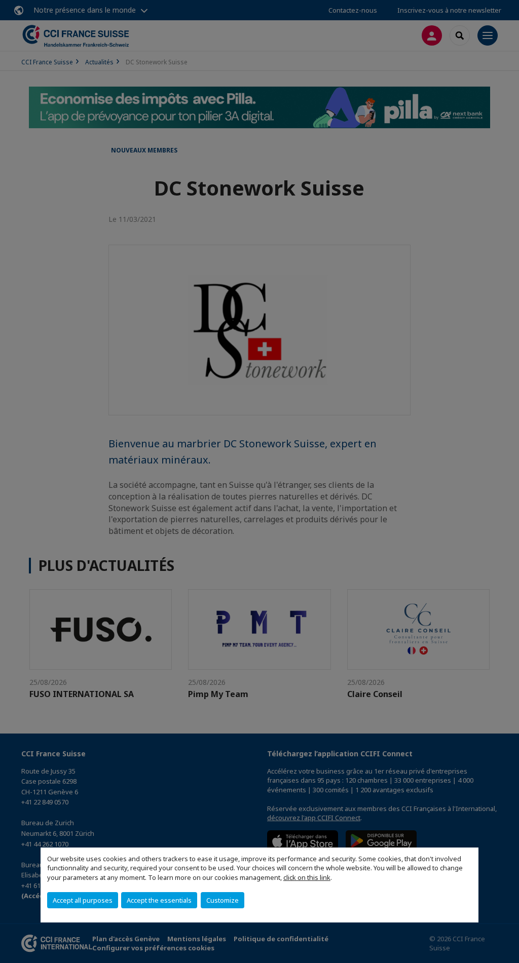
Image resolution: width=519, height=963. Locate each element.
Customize (222, 900)
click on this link (306, 877)
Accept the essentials (159, 900)
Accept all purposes (83, 900)
